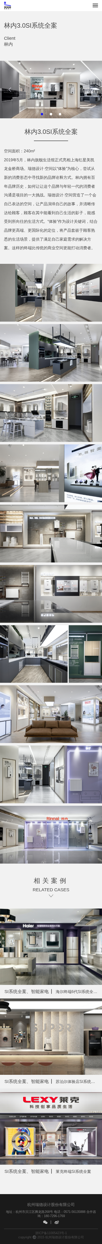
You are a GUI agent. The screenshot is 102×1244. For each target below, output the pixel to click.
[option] (51, 90)
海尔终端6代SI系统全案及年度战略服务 (53, 991)
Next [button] (93, 89)
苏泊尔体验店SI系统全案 (51, 1081)
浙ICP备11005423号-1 (51, 1233)
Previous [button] (11, 89)
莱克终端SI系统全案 (47, 1171)
